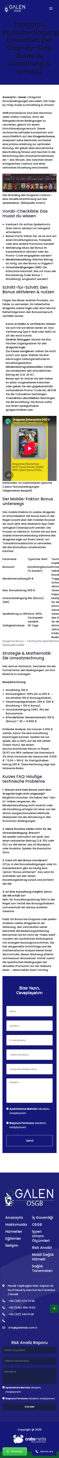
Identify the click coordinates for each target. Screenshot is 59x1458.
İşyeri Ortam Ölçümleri (41, 1236)
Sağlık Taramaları (42, 1268)
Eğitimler (13, 1238)
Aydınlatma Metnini (23, 1109)
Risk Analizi (42, 1247)
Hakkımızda (16, 1224)
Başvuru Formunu (21, 1123)
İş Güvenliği (42, 1217)
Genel (22, 97)
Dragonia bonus (44, 136)
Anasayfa (9, 97)
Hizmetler (13, 1231)
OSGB (37, 1224)
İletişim (11, 1245)
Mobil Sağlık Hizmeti (43, 1257)
